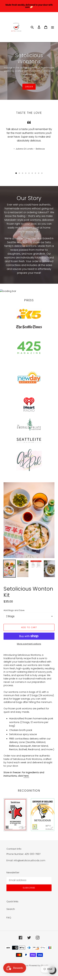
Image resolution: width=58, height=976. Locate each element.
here (26, 775)
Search (10, 909)
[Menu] (52, 27)
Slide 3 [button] (22, 173)
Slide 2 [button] (19, 173)
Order (29, 86)
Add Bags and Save (14, 610)
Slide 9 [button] (42, 173)
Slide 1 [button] (16, 173)
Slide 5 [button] (29, 173)
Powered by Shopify (38, 965)
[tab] (16, 173)
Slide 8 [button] (38, 173)
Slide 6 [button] (32, 173)
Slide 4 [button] (25, 173)
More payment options (29, 643)
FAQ (8, 917)
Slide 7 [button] (35, 173)
